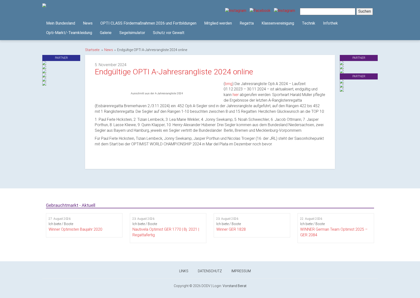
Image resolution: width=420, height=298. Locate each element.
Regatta (247, 23)
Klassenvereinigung (278, 23)
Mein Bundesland (60, 23)
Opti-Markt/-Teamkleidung (69, 32)
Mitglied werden (218, 23)
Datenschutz (210, 271)
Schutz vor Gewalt (168, 32)
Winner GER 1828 (231, 229)
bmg (228, 83)
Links (183, 271)
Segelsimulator (132, 32)
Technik (308, 23)
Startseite (92, 50)
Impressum (241, 271)
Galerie (106, 32)
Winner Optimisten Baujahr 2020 (75, 229)
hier (236, 94)
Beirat (242, 286)
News (88, 23)
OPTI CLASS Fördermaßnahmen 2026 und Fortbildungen (148, 23)
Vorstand (230, 286)
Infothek (330, 23)
